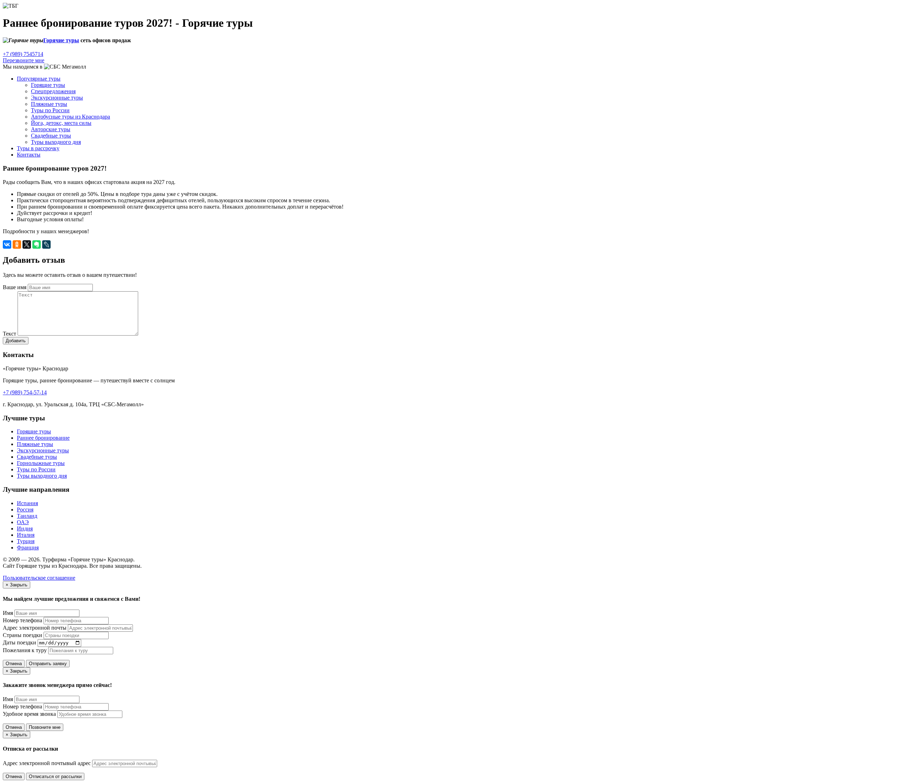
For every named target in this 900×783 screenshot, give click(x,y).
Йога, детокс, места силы (61, 123)
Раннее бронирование (43, 438)
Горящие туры (34, 431)
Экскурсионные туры (57, 98)
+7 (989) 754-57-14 (25, 392)
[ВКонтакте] (7, 244)
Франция (28, 547)
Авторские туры (50, 129)
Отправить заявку (48, 663)
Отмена (14, 663)
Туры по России (50, 110)
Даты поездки (19, 642)
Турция (25, 541)
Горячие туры (61, 40)
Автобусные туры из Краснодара (70, 117)
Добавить (16, 340)
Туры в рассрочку (38, 148)
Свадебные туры (51, 136)
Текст (9, 334)
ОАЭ (23, 522)
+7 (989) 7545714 (23, 54)
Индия (25, 528)
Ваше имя (14, 287)
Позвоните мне (44, 727)
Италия (25, 535)
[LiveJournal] (46, 244)
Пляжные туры (49, 104)
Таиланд (27, 516)
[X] (26, 244)
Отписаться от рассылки (55, 776)
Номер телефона (22, 620)
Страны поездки (22, 635)
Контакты (28, 155)
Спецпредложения (53, 91)
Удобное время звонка (29, 714)
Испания (27, 503)
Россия (25, 510)
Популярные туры (38, 79)
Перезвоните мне (23, 60)
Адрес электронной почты (34, 628)
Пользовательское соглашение (39, 578)
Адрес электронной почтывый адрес (47, 763)
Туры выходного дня (56, 142)
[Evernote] (36, 244)
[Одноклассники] (17, 244)
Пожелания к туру (25, 650)
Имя (8, 613)
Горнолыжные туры (41, 463)
